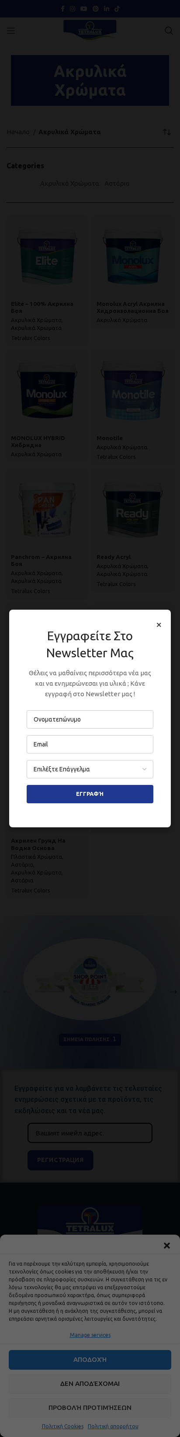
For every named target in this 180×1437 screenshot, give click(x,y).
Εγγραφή (90, 794)
